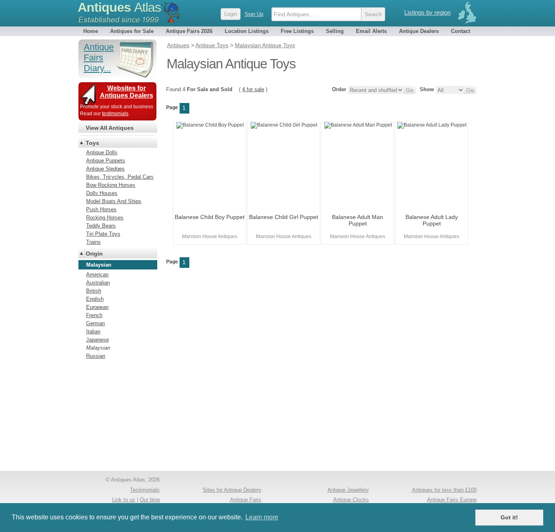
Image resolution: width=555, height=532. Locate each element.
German (95, 323)
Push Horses (101, 209)
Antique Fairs (245, 500)
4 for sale (253, 89)
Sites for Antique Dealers (232, 490)
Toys (92, 143)
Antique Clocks (351, 500)
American (97, 274)
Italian (93, 331)
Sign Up (254, 14)
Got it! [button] (509, 517)
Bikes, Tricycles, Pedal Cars (120, 177)
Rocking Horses (105, 218)
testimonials (115, 113)
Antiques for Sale (132, 31)
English (95, 299)
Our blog (150, 500)
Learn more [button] (261, 517)
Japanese (97, 340)
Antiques (119, 7)
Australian (98, 283)
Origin (94, 253)
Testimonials (145, 490)
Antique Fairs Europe (452, 500)
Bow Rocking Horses (110, 185)
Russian (95, 356)
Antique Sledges (105, 169)
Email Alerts (371, 31)
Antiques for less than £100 (444, 490)
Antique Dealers (419, 31)
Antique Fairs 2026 (189, 31)
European (97, 307)
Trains (93, 242)
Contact (460, 31)
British (93, 291)
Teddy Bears (101, 226)
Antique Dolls (101, 152)
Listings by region (427, 12)
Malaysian (98, 348)
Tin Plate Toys (103, 234)
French (94, 315)
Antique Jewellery (348, 490)
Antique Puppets (105, 161)
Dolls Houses (101, 193)
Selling (335, 31)
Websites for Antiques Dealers (126, 92)
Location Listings (247, 31)
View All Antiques (110, 128)
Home (90, 31)
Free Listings (297, 31)
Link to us (123, 500)
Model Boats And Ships (113, 201)
